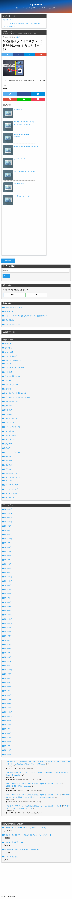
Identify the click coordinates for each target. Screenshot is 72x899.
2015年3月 (7, 657)
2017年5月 (7, 551)
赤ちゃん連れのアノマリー (13, 324)
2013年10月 (8, 720)
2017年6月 (7, 547)
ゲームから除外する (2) (12, 376)
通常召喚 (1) (8, 465)
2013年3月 (7, 746)
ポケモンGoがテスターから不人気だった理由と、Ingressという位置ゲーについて (33, 784)
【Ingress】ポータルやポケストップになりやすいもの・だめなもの (26, 828)
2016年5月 (7, 598)
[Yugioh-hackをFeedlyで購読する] (36, 295)
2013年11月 (8, 716)
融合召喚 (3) (8, 461)
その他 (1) (7, 363)
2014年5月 (7, 691)
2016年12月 (8, 572)
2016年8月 (7, 585)
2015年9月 (7, 632)
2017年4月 (7, 556)
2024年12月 (8, 509)
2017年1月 (7, 568)
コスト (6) (7, 380)
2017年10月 (8, 539)
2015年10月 (8, 627)
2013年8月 (7, 725)
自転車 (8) (7, 456)
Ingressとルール (9, 312)
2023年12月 (8, 513)
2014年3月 (7, 699)
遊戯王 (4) (7, 469)
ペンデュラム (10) (10, 435)
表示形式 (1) (8, 414)
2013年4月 (7, 742)
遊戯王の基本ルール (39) (12, 478)
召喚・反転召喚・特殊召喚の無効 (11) (17, 393)
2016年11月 (8, 577)
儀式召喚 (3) (8, 444)
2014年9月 (7, 674)
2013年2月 (7, 750)
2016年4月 (7, 602)
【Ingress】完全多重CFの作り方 (15, 842)
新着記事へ (8, 260)
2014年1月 (7, 708)
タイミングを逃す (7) (11, 385)
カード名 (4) (8, 372)
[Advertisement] (36, 882)
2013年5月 (7, 737)
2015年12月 (8, 619)
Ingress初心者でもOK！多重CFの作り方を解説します (22, 849)
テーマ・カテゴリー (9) (12, 427)
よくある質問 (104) (10, 356)
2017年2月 (7, 564)
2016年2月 (7, 611)
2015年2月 (7, 661)
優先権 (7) (7, 389)
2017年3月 (7, 560)
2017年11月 (8, 534)
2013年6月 (7, 733)
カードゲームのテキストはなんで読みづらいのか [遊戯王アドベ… (26, 316)
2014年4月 (7, 695)
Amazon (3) (7, 343)
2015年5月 (7, 649)
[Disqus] (24, 231)
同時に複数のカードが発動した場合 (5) (17, 397)
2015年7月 (7, 640)
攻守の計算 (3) (9, 498)
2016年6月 (7, 594)
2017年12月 (8, 530)
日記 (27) (7, 448)
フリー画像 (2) (9, 431)
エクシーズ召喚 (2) (10, 418)
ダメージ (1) (8, 481)
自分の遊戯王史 (9, 320)
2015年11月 (8, 623)
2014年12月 (8, 665)
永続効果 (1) (8, 406)
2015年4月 (7, 653)
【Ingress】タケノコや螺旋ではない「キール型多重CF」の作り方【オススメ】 (33, 761)
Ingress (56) (8, 348)
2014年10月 (8, 670)
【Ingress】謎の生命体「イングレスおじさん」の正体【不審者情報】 (29, 772)
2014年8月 (7, 678)
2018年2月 (7, 526)
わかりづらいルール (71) (12, 360)
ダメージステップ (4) (11, 485)
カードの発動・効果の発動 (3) (14, 368)
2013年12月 (8, 712)
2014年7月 (7, 682)
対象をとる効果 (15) (11, 401)
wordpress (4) (8, 352)
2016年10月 (8, 581)
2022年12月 (8, 518)
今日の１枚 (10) (9, 439)
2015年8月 (7, 636)
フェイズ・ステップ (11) (12, 489)
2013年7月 (7, 729)
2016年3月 (7, 606)
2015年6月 (7, 644)
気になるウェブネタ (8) (12, 452)
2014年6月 (7, 687)
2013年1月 (7, 754)
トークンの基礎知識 (11, 857)
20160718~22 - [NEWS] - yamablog (18, 786)
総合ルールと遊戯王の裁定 (13, 307)
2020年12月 (8, 522)
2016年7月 (7, 589)
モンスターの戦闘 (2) (11, 493)
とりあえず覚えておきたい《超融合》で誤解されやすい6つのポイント (27, 835)
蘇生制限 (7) (8, 410)
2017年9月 (7, 543)
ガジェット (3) (9, 423)
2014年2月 (7, 704)
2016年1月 (7, 615)
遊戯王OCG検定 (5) (10, 473)
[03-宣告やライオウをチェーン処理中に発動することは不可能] (29, 54)
